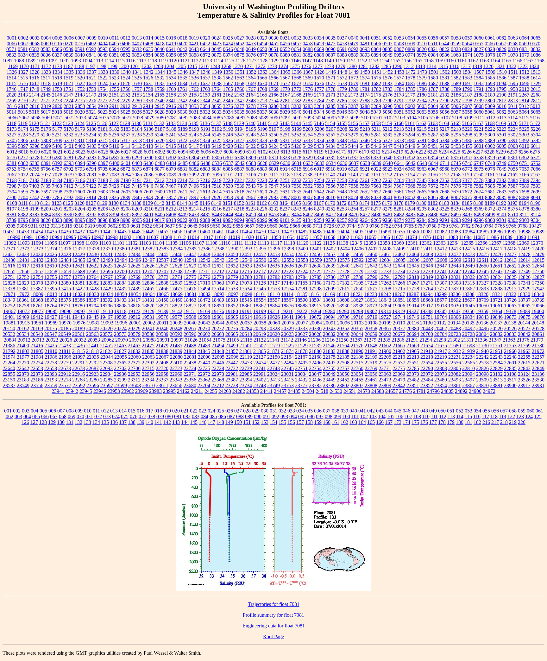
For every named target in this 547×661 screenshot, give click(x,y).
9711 (318, 226)
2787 (353, 100)
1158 (429, 60)
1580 (433, 77)
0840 (80, 55)
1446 (331, 72)
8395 (126, 214)
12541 (190, 260)
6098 (228, 151)
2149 (91, 95)
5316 (114, 140)
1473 (422, 72)
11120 (302, 243)
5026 (137, 112)
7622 (273, 191)
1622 (80, 83)
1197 (90, 66)
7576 (456, 186)
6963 (422, 169)
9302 (513, 220)
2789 (376, 100)
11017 (207, 237)
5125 (91, 123)
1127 (251, 60)
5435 (342, 146)
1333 (46, 72)
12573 (329, 260)
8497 (467, 214)
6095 (194, 151)
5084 (206, 117)
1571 (330, 77)
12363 (439, 243)
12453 (273, 254)
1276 (306, 66)
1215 (192, 66)
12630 (204, 265)
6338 (365, 157)
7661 (399, 191)
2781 (285, 100)
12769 (134, 277)
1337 (91, 72)
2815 (536, 100)
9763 (477, 226)
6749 (501, 163)
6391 (46, 163)
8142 (159, 203)
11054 (288, 237)
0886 (319, 55)
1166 (517, 60)
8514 (536, 214)
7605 (126, 191)
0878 (273, 55)
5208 (342, 129)
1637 (205, 83)
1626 (125, 83)
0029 (262, 38)
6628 (262, 163)
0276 (80, 43)
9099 (273, 220)
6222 (421, 151)
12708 (176, 271)
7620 (262, 191)
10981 (426, 231)
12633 (245, 265)
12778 (217, 277)
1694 (501, 83)
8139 (148, 203)
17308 (454, 283)
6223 (432, 151)
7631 (285, 191)
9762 (466, 226)
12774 (176, 277)
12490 (106, 260)
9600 (101, 226)
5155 (341, 123)
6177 (353, 151)
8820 (46, 220)
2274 (68, 100)
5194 (240, 129)
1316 (454, 66)
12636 (287, 265)
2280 (137, 100)
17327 (482, 283)
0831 (524, 49)
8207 (114, 208)
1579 (422, 77)
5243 (194, 134)
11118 (289, 243)
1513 (536, 72)
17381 (22, 288)
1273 (272, 66)
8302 (433, 208)
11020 (248, 237)
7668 (444, 191)
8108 (12, 203)
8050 (399, 197)
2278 (114, 100)
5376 (376, 140)
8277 (376, 208)
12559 (315, 260)
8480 (376, 214)
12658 (51, 271)
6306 (217, 157)
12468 (426, 254)
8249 (319, 208)
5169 (501, 123)
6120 (330, 151)
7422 (91, 186)
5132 (159, 123)
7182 (34, 180)
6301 (160, 157)
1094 (87, 60)
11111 (237, 243)
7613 (205, 191)
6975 (479, 169)
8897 (91, 220)
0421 (194, 43)
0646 (228, 49)
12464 (412, 254)
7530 (228, 186)
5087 (241, 117)
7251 (285, 180)
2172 (342, 95)
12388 (218, 248)
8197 (12, 208)
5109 (468, 117)
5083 (195, 117)
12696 (106, 271)
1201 (135, 66)
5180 (91, 129)
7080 (80, 174)
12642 (371, 265)
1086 (536, 55)
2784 (319, 100)
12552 (287, 260)
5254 (308, 134)
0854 (148, 55)
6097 (217, 151)
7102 (240, 174)
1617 (34, 83)
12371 (9, 248)
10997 (97, 237)
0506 (376, 43)
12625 (134, 265)
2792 (410, 100)
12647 (440, 265)
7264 (399, 180)
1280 (352, 66)
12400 (301, 248)
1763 (205, 89)
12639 (329, 265)
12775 (190, 277)
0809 (410, 49)
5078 (138, 117)
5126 (102, 123)
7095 (205, 174)
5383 (433, 140)
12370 (537, 243)
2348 (251, 100)
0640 (159, 49)
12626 (148, 265)
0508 (399, 43)
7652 (365, 191)
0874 (228, 55)
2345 (216, 100)
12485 (78, 260)
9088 (205, 220)
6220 (410, 151)
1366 (297, 72)
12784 (301, 277)
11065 (370, 237)
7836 (114, 197)
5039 (285, 112)
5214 (410, 129)
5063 (513, 112)
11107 (198, 243)
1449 (354, 72)
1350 (228, 72)
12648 (454, 265)
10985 (482, 231)
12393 (246, 248)
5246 (228, 134)
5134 (182, 123)
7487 (182, 186)
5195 (251, 129)
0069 (46, 43)
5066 (13, 117)
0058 (456, 38)
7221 (239, 180)
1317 (466, 66)
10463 (231, 231)
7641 (308, 191)
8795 (23, 220)
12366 (481, 243)
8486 (433, 214)
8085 (501, 197)
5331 (285, 140)
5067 (24, 117)
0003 (34, 38)
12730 (371, 271)
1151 (351, 60)
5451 (433, 146)
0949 (387, 55)
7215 (194, 180)
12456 (315, 254)
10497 (371, 231)
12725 (315, 271)
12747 (496, 271)
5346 (365, 140)
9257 (342, 220)
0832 (536, 49)
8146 (205, 203)
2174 (365, 95)
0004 (46, 38)
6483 (160, 163)
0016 (171, 38)
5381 (422, 140)
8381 (12, 214)
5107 (446, 117)
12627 (162, 265)
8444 (228, 214)
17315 (468, 283)
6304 (194, 157)
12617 (22, 265)
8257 (365, 208)
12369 (523, 243)
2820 (57, 106)
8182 (433, 203)
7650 (353, 191)
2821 (69, 106)
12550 (260, 260)
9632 (147, 226)
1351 (240, 72)
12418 (510, 248)
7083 (114, 174)
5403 (91, 146)
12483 (51, 260)
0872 (205, 55)
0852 (125, 55)
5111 (479, 117)
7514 (205, 186)
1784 (399, 89)
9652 (227, 226)
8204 (80, 208)
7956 (239, 197)
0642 (182, 49)
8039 (376, 197)
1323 (523, 66)
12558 (301, 260)
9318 (78, 226)
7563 (376, 186)
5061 (490, 112)
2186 (456, 95)
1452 (388, 72)
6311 (274, 157)
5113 (501, 117)
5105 (423, 117)
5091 (286, 117)
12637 (301, 265)
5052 (410, 112)
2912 (125, 106)
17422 (78, 288)
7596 (34, 191)
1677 (330, 83)
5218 (456, 129)
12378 (92, 248)
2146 (57, 95)
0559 (455, 43)
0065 (536, 38)
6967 (433, 169)
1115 (120, 60)
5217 (444, 129)
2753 (262, 100)
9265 (376, 220)
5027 (148, 112)
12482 (37, 260)
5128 (125, 123)
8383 (34, 214)
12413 (454, 248)
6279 (46, 157)
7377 (467, 180)
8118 (34, 203)
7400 (23, 186)
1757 (137, 89)
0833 (11, 55)
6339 (376, 157)
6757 (57, 169)
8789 (11, 220)
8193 (512, 203)
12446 (176, 254)
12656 (23, 271)
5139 (239, 123)
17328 (496, 283)
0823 (456, 49)
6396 (91, 163)
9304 (536, 220)
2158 (194, 95)
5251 (285, 134)
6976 (490, 169)
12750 (538, 271)
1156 (407, 60)
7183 (46, 180)
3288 (365, 106)
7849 (148, 197)
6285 (114, 157)
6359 (490, 157)
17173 (329, 283)
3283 (308, 106)
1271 (249, 66)
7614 (216, 191)
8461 (285, 214)
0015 (159, 38)
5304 (536, 134)
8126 (79, 203)
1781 (365, 89)
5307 (34, 140)
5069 (47, 117)
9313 (56, 226)
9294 (467, 220)
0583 (46, 49)
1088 (19, 60)
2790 (387, 100)
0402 (91, 43)
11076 (424, 237)
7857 (171, 197)
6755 (34, 169)
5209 (354, 129)
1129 (274, 60)
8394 (114, 214)
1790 (467, 89)
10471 (273, 231)
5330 (273, 140)
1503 (456, 72)
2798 (467, 100)
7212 (159, 180)
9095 (251, 220)
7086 (148, 174)
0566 (490, 43)
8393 (103, 214)
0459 (319, 43)
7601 (91, 191)
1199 (112, 66)
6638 (365, 163)
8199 (34, 208)
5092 (297, 117)
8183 (444, 203)
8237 (285, 208)
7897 (194, 197)
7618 (239, 191)
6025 (103, 151)
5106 (434, 117)
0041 (365, 38)
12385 (190, 248)
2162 (228, 95)
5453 (456, 146)
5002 (410, 106)
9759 (443, 226)
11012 (179, 237)
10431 (9, 231)
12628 (176, 265)
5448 (399, 146)
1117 (141, 60)
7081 (91, 174)
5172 (535, 123)
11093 (23, 243)
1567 (285, 77)
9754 (397, 226)
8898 (102, 220)
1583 (467, 77)
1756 (125, 89)
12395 (260, 248)
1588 (524, 77)
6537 (228, 163)
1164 (495, 60)
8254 (353, 208)
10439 (92, 231)
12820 (440, 277)
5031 (194, 112)
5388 (479, 140)
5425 (285, 146)
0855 (159, 55)
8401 (148, 214)
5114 (513, 117)
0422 (205, 43)
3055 (216, 106)
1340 (126, 72)
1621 (68, 83)
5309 (57, 140)
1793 (490, 89)
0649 (251, 49)
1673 (296, 83)
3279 (262, 106)
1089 (30, 60)
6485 (183, 163)
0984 (433, 55)
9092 (228, 220)
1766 (239, 89)
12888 (162, 283)
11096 (51, 243)
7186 (80, 180)
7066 (536, 169)
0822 (444, 49)
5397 (23, 146)
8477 (365, 214)
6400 (114, 163)
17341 (524, 283)
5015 (23, 112)
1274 (283, 66)
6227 (478, 151)
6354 (433, 157)
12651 (496, 265)
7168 (12, 180)
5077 (127, 117)
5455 (467, 146)
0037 (342, 38)
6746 (467, 163)
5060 (479, 112)
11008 (166, 237)
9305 (10, 226)
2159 (205, 95)
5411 (125, 146)
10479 (287, 231)
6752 (536, 163)
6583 (251, 163)
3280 (273, 106)
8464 (297, 214)
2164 (251, 95)
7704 (23, 197)
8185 (467, 203)
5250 (273, 134)
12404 (343, 248)
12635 (273, 265)
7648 (342, 191)
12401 (315, 248)
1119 (163, 60)
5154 (330, 123)
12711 (204, 271)
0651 (273, 49)
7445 (137, 186)
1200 (124, 66)
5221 (479, 129)
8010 (330, 197)
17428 (92, 288)
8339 (456, 208)
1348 (205, 72)
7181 (23, 180)
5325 (216, 140)
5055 (433, 112)
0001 (12, 38)
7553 (319, 186)
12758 (78, 277)
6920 (353, 169)
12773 (162, 277)
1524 (125, 77)
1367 (308, 72)
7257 (330, 180)
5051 (399, 112)
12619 (50, 265)
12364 (453, 243)
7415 (80, 186)
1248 (215, 66)
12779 (231, 277)
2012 (524, 89)
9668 (306, 226)
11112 (250, 243)
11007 (152, 237)
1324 (534, 66)
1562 (228, 77)
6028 (137, 151)
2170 (319, 95)
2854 (91, 106)
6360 (501, 157)
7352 (444, 180)
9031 (194, 220)
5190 (194, 129)
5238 (137, 134)
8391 (80, 214)
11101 (118, 243)
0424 (228, 43)
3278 (251, 106)
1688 (444, 83)
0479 (353, 43)
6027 (126, 151)
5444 (353, 146)
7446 (148, 186)
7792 (68, 197)
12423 (22, 254)
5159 (387, 123)
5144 (296, 123)
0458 (308, 43)
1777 (319, 89)
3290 (387, 106)
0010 (103, 38)
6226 (467, 151)
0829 (501, 49)
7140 (330, 174)
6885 (228, 169)
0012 (125, 38)
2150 (102, 95)
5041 (308, 112)
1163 (484, 60)
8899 (114, 220)
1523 (114, 77)
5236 (114, 134)
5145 (307, 123)
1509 (490, 72)
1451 (376, 72)
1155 (395, 60)
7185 (69, 180)
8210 (148, 208)
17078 (245, 283)
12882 (92, 283)
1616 (23, 83)
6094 (183, 151)
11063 (356, 237)
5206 (319, 129)
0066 (12, 43)
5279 (353, 134)
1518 (57, 77)
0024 (216, 38)
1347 (194, 72)
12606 (413, 260)
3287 (353, 106)
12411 (427, 248)
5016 (34, 112)
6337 (353, 157)
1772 (296, 89)
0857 (182, 55)
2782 (296, 100)
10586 (412, 231)
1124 (218, 60)
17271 (426, 283)
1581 (444, 77)
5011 (513, 106)
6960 (410, 169)
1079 (524, 55)
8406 (160, 214)
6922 (376, 169)
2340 (159, 100)
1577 (399, 77)
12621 (78, 265)
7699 (536, 191)
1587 (513, 77)
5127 (114, 123)
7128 (296, 174)
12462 (399, 254)
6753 (11, 169)
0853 (137, 55)
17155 (301, 283)
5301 (501, 134)
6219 (398, 151)
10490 (329, 231)
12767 (106, 277)
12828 (9, 283)
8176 (387, 203)
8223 (251, 208)
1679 (353, 83)
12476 (496, 254)
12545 (232, 260)
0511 (433, 43)
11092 (10, 243)
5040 (296, 112)
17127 (273, 283)
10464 (245, 231)
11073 (397, 237)
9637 (170, 226)
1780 (353, 89)
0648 (239, 49)
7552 (308, 186)
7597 (46, 191)
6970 (456, 169)
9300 (490, 220)
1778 (330, 89)
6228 (489, 151)
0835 (34, 55)
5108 (457, 117)
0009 (91, 38)
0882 (308, 55)
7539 (239, 186)
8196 (535, 203)
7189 (114, 180)
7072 (23, 174)
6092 (160, 151)
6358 (479, 157)
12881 (78, 283)
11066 (384, 237)
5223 (501, 129)
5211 (376, 129)
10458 (190, 231)
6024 (92, 151)
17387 (36, 288)
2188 (479, 95)
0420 (182, 43)
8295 (422, 208)
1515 (23, 77)
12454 (287, 254)
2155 (159, 95)
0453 (251, 43)
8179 (410, 203)
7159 (467, 174)
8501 (502, 214)
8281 (399, 208)
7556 (330, 186)
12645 (412, 265)
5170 (512, 123)
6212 (375, 151)
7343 (410, 180)
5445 (365, 146)
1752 (80, 89)
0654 (296, 49)
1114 (109, 60)
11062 (343, 237)
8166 (307, 203)
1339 (114, 72)
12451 (245, 254)
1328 (34, 72)
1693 (490, 83)
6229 (501, 151)
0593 (102, 49)
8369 (479, 208)
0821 (433, 49)
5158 (376, 123)
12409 (399, 248)
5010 (501, 106)
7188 (103, 180)
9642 (181, 226)
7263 (387, 180)
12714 (231, 271)
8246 (308, 208)
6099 (240, 151)
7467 (171, 186)
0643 (194, 49)
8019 (342, 197)
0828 (490, 49)
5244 (205, 134)
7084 (126, 174)
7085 (137, 174)
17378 (9, 288)
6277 (23, 157)
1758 (148, 89)
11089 (506, 237)
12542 (204, 260)
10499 (385, 231)
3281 (285, 106)
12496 (134, 260)
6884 (216, 169)
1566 (273, 77)
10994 (55, 237)
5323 (194, 140)
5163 (433, 123)
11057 (316, 237)
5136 (205, 123)
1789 (456, 89)
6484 (171, 163)
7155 (421, 174)
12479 (538, 254)
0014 (148, 38)
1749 (46, 89)
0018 (182, 38)
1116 (130, 60)
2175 (376, 95)
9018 (171, 220)
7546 (262, 186)
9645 (192, 226)
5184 (137, 129)
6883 (205, 169)
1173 (57, 66)
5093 (309, 117)
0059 (467, 38)
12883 (106, 283)
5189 (183, 129)
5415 (171, 146)
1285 (386, 66)
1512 (524, 72)
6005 (501, 146)
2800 (490, 100)
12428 (64, 254)
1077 (501, 55)
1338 (103, 72)
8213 (182, 208)
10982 (440, 231)
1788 (444, 89)
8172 (341, 203)
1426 (319, 72)
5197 (274, 129)
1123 (207, 60)
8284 (410, 208)
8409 (183, 214)
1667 (228, 83)
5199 (297, 129)
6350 (399, 157)
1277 (317, 66)
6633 (319, 163)
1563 (239, 77)
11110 (224, 243)
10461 (217, 231)
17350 (538, 283)
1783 (387, 89)
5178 (69, 129)
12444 (148, 254)
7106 (251, 174)
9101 (285, 220)
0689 (319, 49)
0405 (114, 43)
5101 (377, 117)
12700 (120, 271)
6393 (69, 163)
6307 (228, 157)
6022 (69, 151)
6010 (524, 146)
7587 (513, 186)
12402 (329, 248)
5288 (444, 134)
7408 (57, 186)
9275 (410, 220)
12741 (440, 271)
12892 (190, 283)
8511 (524, 214)
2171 (330, 95)
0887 (330, 55)
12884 (120, 283)
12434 (134, 254)
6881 (182, 169)
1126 (240, 60)
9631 (135, 226)
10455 (162, 231)
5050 (387, 112)
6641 (399, 163)
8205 (91, 208)
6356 (456, 157)
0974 (410, 55)
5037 (262, 112)
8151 (228, 203)
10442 (106, 231)
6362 (524, 157)
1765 (228, 89)
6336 (342, 157)
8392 (91, 214)
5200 (308, 129)
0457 (296, 43)
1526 (148, 77)
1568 (296, 77)
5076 (115, 117)
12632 (231, 265)
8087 (513, 197)
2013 (536, 89)
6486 (194, 163)
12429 (78, 254)
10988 (524, 231)
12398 (287, 248)
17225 (371, 283)
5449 (410, 146)
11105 (172, 243)
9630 (124, 226)
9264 (365, 220)
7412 (68, 186)
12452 (259, 254)
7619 (251, 191)
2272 (46, 100)
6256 (524, 151)
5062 (501, 112)
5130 (136, 123)
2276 (91, 100)
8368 (467, 208)
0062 (501, 38)
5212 (387, 129)
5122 (57, 123)
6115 (296, 151)
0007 (80, 38)
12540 (176, 260)
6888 (251, 169)
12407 (371, 248)
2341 (171, 100)
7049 (501, 169)
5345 (353, 140)
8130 (114, 203)
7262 (376, 180)
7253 (308, 180)
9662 (284, 226)
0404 (102, 43)
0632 (137, 49)
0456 (285, 43)
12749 (524, 271)
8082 (490, 197)
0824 (467, 49)
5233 (80, 134)
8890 (68, 220)
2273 (57, 100)
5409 (103, 146)
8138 (136, 203)
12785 (315, 277)
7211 (148, 180)
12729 (357, 271)
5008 (479, 106)
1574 (365, 77)
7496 (194, 186)
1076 (490, 55)
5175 (34, 129)
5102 (389, 117)
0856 (171, 55)
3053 (194, 106)
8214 (194, 208)
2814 (524, 100)
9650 (215, 226)
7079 (69, 174)
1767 (251, 89)
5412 (137, 146)
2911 (114, 106)
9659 (261, 226)
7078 (57, 174)
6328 (296, 157)
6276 (12, 157)
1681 (365, 83)
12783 (287, 277)
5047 (353, 112)
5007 (467, 106)
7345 (422, 180)
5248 (251, 134)
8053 (422, 197)
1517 (46, 77)
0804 (376, 49)
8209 (137, 208)
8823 (57, 220)
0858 (194, 55)
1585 (490, 77)
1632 (159, 83)
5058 (467, 112)
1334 (57, 72)
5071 (58, 117)
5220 (467, 129)
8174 (364, 203)
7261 (365, 180)
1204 (169, 66)
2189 (490, 95)
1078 (513, 55)
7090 (183, 174)
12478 (524, 254)
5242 (182, 134)
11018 (220, 237)
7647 (330, 191)
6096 (206, 151)
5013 (535, 106)
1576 (387, 77)
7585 (490, 186)
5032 (205, 112)
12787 (343, 277)
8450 (251, 214)
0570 (535, 43)
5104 (411, 117)
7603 (103, 191)
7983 (273, 197)
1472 (411, 72)
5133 (171, 123)
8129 (102, 203)
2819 (46, 106)
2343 (194, 100)
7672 (467, 191)
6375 (536, 157)
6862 (114, 169)
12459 (357, 254)
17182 (343, 283)
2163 (239, 95)
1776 (308, 89)
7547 (273, 186)
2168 (296, 95)
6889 (262, 169)
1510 (502, 72)
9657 (249, 226)
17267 (412, 283)
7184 (57, 180)
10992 (41, 237)
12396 (273, 248)
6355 (444, 157)
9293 (456, 220)
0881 (296, 55)
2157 (182, 95)
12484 (65, 260)
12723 (287, 271)
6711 (445, 163)
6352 (410, 157)
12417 (496, 248)
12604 (385, 260)
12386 (204, 248)
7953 (228, 197)
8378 (524, 208)
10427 (535, 226)
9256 (330, 220)
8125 (68, 203)
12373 (37, 248)
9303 (524, 220)
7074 (34, 174)
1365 (285, 72)
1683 (387, 83)
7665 (422, 191)
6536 (217, 163)
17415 (64, 288)
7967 (251, 197)
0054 (410, 38)
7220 (228, 180)
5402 (80, 146)
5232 (68, 134)
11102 (132, 243)
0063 (513, 38)
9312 (44, 226)
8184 (455, 203)
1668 (239, 83)
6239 (512, 151)
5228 (23, 134)
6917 (319, 169)
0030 (273, 38)
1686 (422, 83)
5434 (330, 146)
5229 (34, 134)
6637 (354, 163)
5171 (524, 123)
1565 (262, 77)
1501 (433, 72)
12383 (162, 248)
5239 (148, 134)
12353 (369, 243)
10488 (315, 231)
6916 (308, 169)
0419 (171, 43)
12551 (273, 260)
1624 (102, 83)
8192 (501, 203)
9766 (511, 226)
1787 (433, 89)
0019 (194, 38)
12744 (468, 271)
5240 (159, 134)
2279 (125, 100)
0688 (308, 49)
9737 (340, 226)
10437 (78, 231)
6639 (376, 163)
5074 (92, 117)
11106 (185, 243)
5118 (11, 123)
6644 (433, 163)
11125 (329, 243)
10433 (22, 231)
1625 (114, 83)
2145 (46, 95)
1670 (262, 83)
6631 (297, 163)
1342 (148, 72)
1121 (185, 60)
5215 (422, 129)
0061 (490, 38)
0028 (251, 38)
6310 (262, 157)
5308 (46, 140)
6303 (183, 157)
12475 (482, 254)
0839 (68, 55)
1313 (420, 66)
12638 (315, 265)
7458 (159, 186)
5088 (252, 117)
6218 (387, 151)
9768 (523, 226)
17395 (50, 288)
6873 (137, 169)
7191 (137, 180)
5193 (228, 129)
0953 (399, 55)
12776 (204, 277)
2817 (23, 106)
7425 (102, 186)
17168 (315, 283)
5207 (331, 129)
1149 (329, 60)
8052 (410, 197)
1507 (479, 72)
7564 (387, 186)
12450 (231, 254)
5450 (422, 146)
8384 (46, 214)
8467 (308, 214)
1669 (251, 83)
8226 (262, 208)
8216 (216, 208)
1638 (216, 83)
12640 (343, 265)
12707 (162, 271)
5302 (513, 134)
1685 (410, 83)
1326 (12, 72)
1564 (251, 77)
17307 (440, 283)
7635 (296, 191)
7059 (524, 169)
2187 (467, 95)
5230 (46, 134)
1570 (319, 77)
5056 (444, 112)
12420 (538, 248)
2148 (80, 95)
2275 (80, 100)
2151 (114, 95)
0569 (524, 43)
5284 (410, 134)
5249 (262, 134)
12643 (385, 265)
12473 (468, 254)
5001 (399, 106)
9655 (238, 226)
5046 (342, 112)
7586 (501, 186)
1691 (467, 83)
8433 (194, 214)
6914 (285, 169)
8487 (445, 214)
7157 (444, 174)
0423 (216, 43)
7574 (444, 186)
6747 (479, 163)
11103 (145, 243)
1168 (539, 60)
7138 (307, 174)
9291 (444, 220)
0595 (125, 49)
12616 (9, 265)
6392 (57, 163)
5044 (319, 112)
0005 (57, 38)
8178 (398, 203)
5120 (34, 123)
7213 (171, 180)
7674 (479, 191)
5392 (524, 140)
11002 (125, 237)
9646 (204, 226)
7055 (513, 169)
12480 (9, 260)
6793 (80, 169)
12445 (162, 254)
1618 (46, 83)
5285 (422, 134)
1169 (13, 66)
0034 (319, 38)
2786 (342, 100)
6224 (444, 151)
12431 (106, 254)
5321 (171, 140)
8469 (319, 214)
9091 (216, 220)
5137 (216, 123)
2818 (34, 106)
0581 (23, 49)
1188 (79, 66)
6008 (513, 146)
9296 (479, 220)
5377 (387, 140)
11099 (91, 243)
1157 (418, 60)
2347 (239, 100)
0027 (239, 38)
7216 (205, 180)
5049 (376, 112)
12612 (496, 260)
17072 (231, 283)
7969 (262, 197)
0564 (467, 43)
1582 (456, 77)
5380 (410, 140)
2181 (433, 95)
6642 (411, 163)
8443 (217, 214)
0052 (387, 38)
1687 (433, 83)
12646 (426, 265)
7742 (34, 197)
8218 (239, 208)
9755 (409, 226)
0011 (114, 38)
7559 (365, 186)
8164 (285, 203)
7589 (524, 186)
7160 (478, 174)
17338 (510, 283)
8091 (536, 197)
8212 (171, 208)
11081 (438, 237)
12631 (217, 265)
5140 (250, 123)
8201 (57, 208)
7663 (410, 191)
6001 (479, 146)
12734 (399, 271)
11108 (211, 243)
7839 (125, 197)
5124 (79, 123)
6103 (274, 151)
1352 (251, 72)
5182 (114, 129)
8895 (80, 220)
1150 (340, 60)
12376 (65, 248)
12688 (78, 271)
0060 (479, 38)
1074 (467, 55)
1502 (445, 72)
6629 (274, 163)
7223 (262, 180)
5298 (467, 134)
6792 (68, 169)
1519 (68, 77)
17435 (120, 288)
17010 (204, 283)
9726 (329, 226)
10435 (50, 231)
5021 (91, 112)
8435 (205, 214)
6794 (91, 169)
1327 (23, 72)
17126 (259, 283)
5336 (330, 140)
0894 (376, 55)
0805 (387, 49)
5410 (114, 146)
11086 (493, 237)
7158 (455, 174)
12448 (204, 254)
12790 (371, 277)
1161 (462, 60)
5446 (376, 146)
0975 (422, 55)
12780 (245, 277)
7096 (217, 174)
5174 (23, 129)
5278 (342, 134)
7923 (205, 197)
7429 (125, 186)
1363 (262, 72)
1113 (98, 60)
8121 (45, 203)
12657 (37, 271)
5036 (251, 112)
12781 (259, 277)
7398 (11, 186)
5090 (275, 117)
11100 (105, 243)
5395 (536, 140)
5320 (159, 140)
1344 (160, 72)
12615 (538, 260)
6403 (137, 163)
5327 (239, 140)
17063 (217, 283)
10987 (510, 231)
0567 (501, 43)
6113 (285, 151)
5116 (535, 117)
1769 (273, 89)
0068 (34, 43)
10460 (204, 231)
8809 (34, 220)
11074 (411, 237)
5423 (262, 146)
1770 (285, 89)
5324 (205, 140)
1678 (342, 83)
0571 (11, 49)
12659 (65, 271)
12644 (399, 265)
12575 (343, 260)
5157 (364, 123)
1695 (513, 83)
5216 (433, 129)
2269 (11, 100)
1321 (500, 66)
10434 (36, 231)
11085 (479, 237)
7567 (399, 186)
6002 (490, 146)
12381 (134, 248)
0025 (228, 38)
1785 (410, 89)
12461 (385, 254)
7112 (274, 174)
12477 (510, 254)
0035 (330, 38)
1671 (273, 83)
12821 (454, 277)
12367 (495, 243)
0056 (433, 38)
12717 (259, 271)
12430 (92, 254)
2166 (273, 95)
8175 (376, 203)
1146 (296, 60)
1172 (46, 66)
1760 (171, 89)
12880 (64, 283)
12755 (50, 277)
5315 (102, 140)
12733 (385, 271)
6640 (388, 163)
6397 (103, 163)
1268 (226, 66)
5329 (262, 140)
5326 (228, 140)
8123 (57, 203)
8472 (331, 214)
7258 (342, 180)
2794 (422, 100)
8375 (513, 208)
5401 (69, 146)
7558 (353, 186)
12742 (454, 271)
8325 (444, 208)
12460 (371, 254)
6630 (285, 163)
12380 (120, 248)
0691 (342, 49)
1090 (42, 60)
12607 (427, 260)
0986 (444, 55)
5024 (114, 112)
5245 (216, 134)
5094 (320, 117)
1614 (536, 77)
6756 (46, 169)
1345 (171, 72)
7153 (398, 174)
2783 (308, 100)
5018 (57, 112)
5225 (524, 129)
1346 (183, 72)
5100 (366, 117)
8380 (536, 208)
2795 (433, 100)
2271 (34, 100)
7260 (353, 180)
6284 (103, 157)
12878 (36, 283)
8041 (387, 197)
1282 (374, 66)
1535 (182, 77)
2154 (148, 95)
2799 (479, 100)
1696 (524, 83)
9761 (454, 226)
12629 (190, 265)
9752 (386, 226)
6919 (342, 169)
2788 (365, 100)
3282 (296, 106)
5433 (319, 146)
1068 (456, 55)
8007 (308, 197)
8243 (296, 208)
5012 (524, 106)
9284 (422, 220)
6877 (159, 169)
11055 (302, 237)
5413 (148, 146)
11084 (465, 237)
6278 (34, 157)
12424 (36, 254)
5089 (263, 117)
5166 (467, 123)
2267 (524, 95)
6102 (263, 151)
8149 (216, 203)
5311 (80, 140)
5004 (433, 106)
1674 (308, 83)
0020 (205, 38)
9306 (22, 226)
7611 (182, 191)
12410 (413, 248)
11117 (276, 243)
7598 (57, 191)
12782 (273, 277)
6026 (115, 151)
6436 (148, 163)
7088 (160, 174)
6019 (35, 151)
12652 (510, 265)
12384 (176, 248)
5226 (536, 129)
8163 (273, 203)
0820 (422, 49)
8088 (524, 197)
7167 (535, 174)
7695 (513, 191)
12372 (23, 248)
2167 (285, 95)
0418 (159, 43)
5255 (319, 134)
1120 (174, 60)
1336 (80, 72)
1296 (397, 66)
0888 (342, 55)
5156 (353, 123)
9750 (374, 226)
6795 (102, 169)
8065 (433, 197)
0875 (239, 55)
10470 (259, 231)
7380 (490, 180)
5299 (479, 134)
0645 (216, 49)
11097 (64, 243)
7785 (57, 197)
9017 (159, 220)
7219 (216, 180)
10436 (64, 231)
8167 (319, 203)
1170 (24, 66)
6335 (330, 157)
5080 (161, 117)
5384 (444, 140)
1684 (399, 83)
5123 (68, 123)
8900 (125, 220)
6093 (172, 151)
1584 (479, 77)
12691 (92, 271)
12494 (120, 260)
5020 (80, 112)
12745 (482, 271)
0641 (171, 49)
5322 (182, 140)
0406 (125, 43)
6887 (239, 169)
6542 (240, 163)
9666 (295, 226)
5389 (490, 140)
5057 (456, 112)
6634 (331, 163)
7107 (262, 174)
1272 (260, 66)
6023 (80, 151)
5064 (524, 112)
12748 (510, 271)
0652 (285, 49)
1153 (373, 60)
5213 (399, 129)
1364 (274, 72)
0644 (205, 49)
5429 (308, 146)
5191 (205, 129)
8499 (490, 214)
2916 (171, 106)
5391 (513, 140)
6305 (205, 157)
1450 (365, 72)
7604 (114, 191)
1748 (34, 89)
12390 (232, 248)
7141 (341, 174)
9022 (182, 220)
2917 (182, 106)
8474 (342, 214)
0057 (444, 38)
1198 (101, 66)
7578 (467, 186)
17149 (287, 283)
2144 (34, 95)
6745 (456, 163)
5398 (34, 146)
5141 (262, 123)
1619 (57, 83)
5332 (296, 140)
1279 (340, 66)
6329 (308, 157)
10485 (301, 231)
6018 (23, 151)
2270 (23, 100)
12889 (176, 283)
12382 (148, 248)
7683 (501, 191)
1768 (262, 89)
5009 (490, 106)
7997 (285, 197)
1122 (196, 60)
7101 (228, 174)
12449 (217, 254)
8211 (160, 208)
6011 (535, 146)
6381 (12, 163)
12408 (385, 248)
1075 (479, 55)
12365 (467, 243)
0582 (34, 49)
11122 (316, 243)
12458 (343, 254)
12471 (440, 254)
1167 (528, 60)
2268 (536, 95)
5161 (410, 123)
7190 (126, 180)
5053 (422, 112)
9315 (67, 226)
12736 (412, 271)
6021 (58, 151)
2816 (12, 106)
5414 (159, 146)
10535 (399, 231)
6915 (296, 169)
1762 (194, 89)
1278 (329, 66)
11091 (533, 237)
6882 (194, 169)
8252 (330, 208)
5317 (125, 140)
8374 (501, 208)
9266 (387, 220)
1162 (473, 60)
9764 (488, 226)
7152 (387, 174)
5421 (239, 146)
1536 (194, 77)
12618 (36, 265)
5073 (81, 117)
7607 (148, 191)
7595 (23, 191)
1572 (342, 77)
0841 (91, 55)
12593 (371, 260)
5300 (490, 134)
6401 (126, 163)
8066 (444, 197)
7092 (194, 174)
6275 (535, 151)
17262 (385, 283)
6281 (69, 157)
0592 (91, 49)
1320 (488, 66)
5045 (330, 112)
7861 (182, 197)
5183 (126, 129)
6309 (251, 157)
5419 (216, 146)
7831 (102, 197)
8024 (353, 197)
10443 (120, 231)
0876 (251, 55)
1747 (23, 89)
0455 (273, 43)
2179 (410, 95)
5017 (46, 112)
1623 (91, 83)
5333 (308, 140)
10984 (468, 231)
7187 (91, 180)
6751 (524, 163)
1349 (217, 72)
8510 (513, 214)
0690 (330, 49)
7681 (490, 191)
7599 (69, 191)
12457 (329, 254)
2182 (444, 95)
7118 (285, 174)
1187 (68, 66)
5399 (46, 146)
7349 (433, 180)
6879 (171, 169)
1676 (319, 83)
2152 (125, 95)
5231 (57, 134)
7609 (160, 191)
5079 (149, 117)
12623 (106, 265)
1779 (342, 89)
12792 (399, 277)
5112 (490, 117)
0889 (353, 55)
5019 (68, 112)
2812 (501, 100)
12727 (329, 271)
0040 (353, 38)
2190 (501, 95)
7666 (433, 191)
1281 (363, 66)
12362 (425, 243)
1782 (376, 89)
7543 (251, 186)
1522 (102, 77)
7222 (251, 180)
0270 (68, 43)
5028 (159, 112)
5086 (229, 117)
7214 (182, 180)
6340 (387, 157)
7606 (137, 191)
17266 (399, 283)
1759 (159, 89)
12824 (496, 277)
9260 (353, 220)
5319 (148, 140)
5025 (125, 112)
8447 (240, 214)
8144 (182, 203)
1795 (501, 89)
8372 (490, 208)
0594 (114, 49)
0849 (102, 55)
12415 (468, 248)
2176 (387, 95)
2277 (102, 100)
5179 (80, 129)
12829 (22, 283)
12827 (538, 277)
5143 (285, 123)
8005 (296, 197)
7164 (501, 174)
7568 (410, 186)
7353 (456, 180)
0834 (23, 55)
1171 (35, 66)
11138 (342, 243)
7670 (456, 191)
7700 (11, 197)
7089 (171, 174)
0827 (479, 49)
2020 (11, 95)
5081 (172, 117)
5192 (217, 129)
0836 (46, 55)
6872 (125, 169)
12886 (148, 283)
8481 (388, 214)
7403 (34, 186)
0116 (57, 43)
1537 (205, 77)
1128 (262, 60)
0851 (114, 55)
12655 (9, 271)
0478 (342, 43)
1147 (307, 60)
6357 (467, 157)
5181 (103, 129)
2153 (137, 95)
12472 (454, 254)
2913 (137, 106)
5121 (45, 123)
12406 (357, 248)
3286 (342, 106)
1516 (34, 77)
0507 (387, 43)
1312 (409, 66)
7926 (216, 197)
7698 (524, 191)
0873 (216, 55)
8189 (490, 203)
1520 (80, 77)
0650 (262, 49)
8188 (478, 203)
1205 (181, 66)
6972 (467, 169)
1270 (238, 66)
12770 (148, 277)
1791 (479, 89)
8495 (456, 214)
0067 (23, 43)
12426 (50, 254)
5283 (399, 134)
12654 (538, 265)
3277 (239, 106)
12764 (92, 277)
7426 (114, 186)
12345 (355, 243)
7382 (501, 180)
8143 (171, 203)
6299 (137, 157)
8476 (354, 214)
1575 (376, 77)
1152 (362, 60)
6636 (342, 163)
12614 (524, 260)
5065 (536, 112)
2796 (444, 100)
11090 (520, 237)
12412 (440, 248)
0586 (57, 49)
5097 (343, 117)
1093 (76, 60)
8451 (262, 214)
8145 (193, 203)
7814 (91, 197)
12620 (64, 265)
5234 (91, 134)
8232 (273, 208)
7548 (285, 186)
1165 (506, 60)
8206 (103, 208)
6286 (126, 157)
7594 (12, 191)
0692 (353, 49)
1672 (285, 83)
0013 (137, 38)
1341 (137, 72)
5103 (400, 117)
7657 (376, 191)
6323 (285, 157)
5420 (228, 146)
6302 (171, 157)
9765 (500, 226)
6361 (513, 157)
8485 (422, 214)
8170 (330, 203)
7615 (228, 191)
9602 (113, 226)
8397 (137, 214)
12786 (329, 277)
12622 (92, 265)
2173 (353, 95)
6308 (240, 157)
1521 (91, 77)
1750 (57, 89)
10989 (538, 231)
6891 (273, 169)
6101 (251, 151)
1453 (399, 72)
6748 (490, 163)
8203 (69, 208)
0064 (524, 38)
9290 (433, 220)
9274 (399, 220)
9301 (501, 220)
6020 (46, 151)
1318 (477, 66)
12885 (134, 283)
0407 (137, 43)
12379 (106, 248)
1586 (501, 77)
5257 (330, 134)
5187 (160, 129)
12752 (22, 277)
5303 (524, 134)
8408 (171, 214)
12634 (259, 265)
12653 (524, 265)
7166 (524, 174)
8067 (456, 197)
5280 (365, 134)
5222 (490, 129)
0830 (513, 49)
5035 (239, 112)
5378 (399, 140)
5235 (102, 134)
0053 (399, 38)
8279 (387, 208)
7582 (479, 186)
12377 (78, 248)
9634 (158, 226)
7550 (296, 186)
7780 (46, 197)
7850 (159, 197)
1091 (53, 60)
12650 (482, 265)
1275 (295, 66)
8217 (228, 208)
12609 (455, 260)
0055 (422, 38)
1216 (203, 66)
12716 (245, 271)
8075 (467, 197)
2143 (23, 95)
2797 (456, 100)
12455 (301, 254)
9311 (33, 226)
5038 (273, 112)
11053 (275, 237)
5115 (524, 117)
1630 (137, 83)
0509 (410, 43)
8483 (411, 214)
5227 (11, 134)
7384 (513, 180)
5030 (182, 112)
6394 (80, 163)
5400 (57, 146)
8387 (57, 214)
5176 (46, 129)
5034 (228, 112)
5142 (273, 123)
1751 (68, 89)
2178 (399, 95)
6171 (341, 151)
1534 (171, 77)
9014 (148, 220)
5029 (171, 112)
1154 (384, 60)
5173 (12, 129)
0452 (239, 43)
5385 (456, 140)
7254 (319, 180)
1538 (216, 77)
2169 (308, 95)
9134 (308, 220)
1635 (194, 83)
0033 (308, 38)
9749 (363, 226)
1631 (148, 83)
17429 (106, 288)
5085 (218, 117)
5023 (102, 112)
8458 (274, 214)
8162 (262, 203)
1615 (11, 83)
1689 (456, 83)
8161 (250, 203)
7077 (46, 174)
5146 (319, 123)
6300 (148, 157)
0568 (512, 43)
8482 (399, 214)
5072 (70, 117)
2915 (159, 106)
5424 (273, 146)
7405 (46, 186)
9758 (431, 226)
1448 (342, 72)
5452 (444, 146)
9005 (137, 220)
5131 (148, 123)
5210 (365, 129)
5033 (216, 112)
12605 (399, 260)
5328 (251, 140)
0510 (422, 43)
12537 (162, 260)
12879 (50, 283)
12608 (441, 260)
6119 (319, 151)
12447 (190, 254)
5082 (184, 117)
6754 (23, 169)
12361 (411, 243)
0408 (148, 43)
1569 (308, 77)
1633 (171, 83)
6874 (148, 169)
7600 (80, 191)
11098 (78, 243)
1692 (479, 83)
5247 (239, 134)
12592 (357, 260)
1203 (158, 66)
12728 (343, 271)
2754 (273, 100)
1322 (511, 66)
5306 (23, 140)
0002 (23, 38)
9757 (420, 226)
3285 (330, 106)
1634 (182, 83)
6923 (387, 169)
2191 (513, 95)
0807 (399, 49)
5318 (137, 140)
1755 (114, 89)
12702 (148, 271)
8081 (479, 197)
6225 (455, 151)
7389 (524, 180)
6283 (91, 157)
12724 (301, 271)
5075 (104, 117)
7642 (319, 191)
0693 (365, 49)
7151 (376, 174)
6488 (205, 163)
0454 (262, 43)
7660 (387, 191)
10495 (357, 231)
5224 (513, 129)
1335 (69, 72)
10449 (148, 231)
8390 (69, 214)
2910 (103, 106)
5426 (296, 146)
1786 (422, 89)
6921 (365, 169)
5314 (91, 140)
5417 (194, 146)
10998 (111, 237)
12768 (120, 277)
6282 (80, 157)
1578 (410, 77)
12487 (92, 260)
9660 (272, 226)
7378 (479, 180)
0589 (68, 49)
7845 (137, 197)
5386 (467, 140)
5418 (205, 146)
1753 (91, 89)
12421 (9, 254)
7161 (490, 174)
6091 (149, 151)
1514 (11, 77)
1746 (11, 89)
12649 (468, 265)
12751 (9, 277)
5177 (57, 129)
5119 (23, 123)
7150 (364, 174)
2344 (205, 100)
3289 (376, 106)
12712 (217, 271)
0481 (365, 43)
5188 (171, 129)
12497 (148, 260)
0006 (69, 38)
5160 (398, 123)
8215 (205, 208)
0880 (285, 55)
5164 (444, 123)
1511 (513, 72)
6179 (364, 151)
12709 (190, 271)
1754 (102, 89)
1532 (159, 77)
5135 (193, 123)
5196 (262, 129)
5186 (148, 129)
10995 (69, 237)
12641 (357, 265)
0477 (330, 43)
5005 (444, 106)
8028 (365, 197)
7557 (342, 186)
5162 (421, 123)
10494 (343, 231)
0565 (478, 43)
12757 (64, 277)
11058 (329, 237)
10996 (83, 237)
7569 (422, 186)
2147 (68, 95)
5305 (12, 140)
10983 (454, 231)
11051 (261, 237)
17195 (357, 283)
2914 (148, 106)
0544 (444, 43)
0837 (57, 55)
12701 (134, 271)
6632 (308, 163)
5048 (365, 112)
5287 (433, 134)
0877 (262, 55)
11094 (37, 243)
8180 (421, 203)
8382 (23, 214)
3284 (319, 106)
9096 (262, 220)
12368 (509, 243)
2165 (262, 95)
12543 (218, 260)
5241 (171, 134)
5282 (387, 134)
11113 (263, 243)
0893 (365, 55)
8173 (353, 203)
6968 (444, 169)
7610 (171, 191)
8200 (46, 208)
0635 (148, 49)
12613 (510, 260)
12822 (468, 277)
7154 (410, 174)
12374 (51, 248)
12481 (23, 260)
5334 (319, 140)
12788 (357, 277)
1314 (431, 66)
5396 (12, 146)
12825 (510, 277)
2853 (80, 106)
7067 (12, 174)
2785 (330, 100)
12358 (383, 243)
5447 (387, 146)
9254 (319, 220)
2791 (399, 100)
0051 (376, 38)
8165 (296, 203)
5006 (456, 106)
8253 (342, 208)
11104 (158, 243)
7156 (433, 174)
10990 (14, 237)
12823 (482, 277)
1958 (513, 89)
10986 (496, 231)
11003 (139, 237)
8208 (126, 208)
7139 (319, 174)
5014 (11, 112)
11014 (193, 237)
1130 (285, 60)
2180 (422, 95)
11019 (234, 237)
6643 (422, 163)
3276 (228, 106)
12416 (482, 248)
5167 (478, 123)
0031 (285, 38)
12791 (385, 277)
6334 (319, 157)
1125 (229, 60)
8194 (524, 203)
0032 (296, 38)
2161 (216, 95)
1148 (318, 60)
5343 (342, 140)
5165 (455, 123)
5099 (354, 117)
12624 (120, 265)
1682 (376, 83)
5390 (501, 140)
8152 (239, 203)
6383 (34, 163)
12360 (397, 243)
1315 (443, 66)
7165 (512, 174)
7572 (433, 186)
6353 (422, 157)
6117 (307, 151)
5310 (69, 140)
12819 (426, 277)
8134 (125, 203)
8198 (23, 208)
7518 (216, 186)
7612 (194, 191)
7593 (536, 186)
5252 (296, 134)
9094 (239, 220)
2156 (171, 95)
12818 (412, 277)
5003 (422, 106)
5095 (332, 117)
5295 (456, 134)
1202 (146, 66)
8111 (23, 203)
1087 (8, 60)
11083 (452, 237)
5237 (125, 134)
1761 (182, 89)
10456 (176, 231)
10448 (134, 231)
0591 (80, 49)
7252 (296, 180)
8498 (479, 214)
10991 (28, 237)
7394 (536, 180)
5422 (251, 146)
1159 (440, 60)
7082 (103, 174)
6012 (12, 151)
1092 (65, 60)
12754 (36, 277)
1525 (137, 77)
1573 (353, 77)
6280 (57, 157)
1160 (451, 60)
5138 (228, 123)
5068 (35, 117)
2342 (182, 100)
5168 (490, 123)
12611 (482, 260)
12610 (468, 260)
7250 (273, 180)
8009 (319, 197)
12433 (120, 254)
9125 (296, 220)
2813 (513, 100)
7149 (353, 174)
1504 (467, 72)
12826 (524, 277)
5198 (285, 129)
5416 (182, 146)
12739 (426, 271)
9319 (90, 226)
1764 (216, 89)
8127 (91, 203)
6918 (330, 169)
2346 (228, 100)
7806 (80, 197)
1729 (536, 83)
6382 (23, 163)
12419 (524, 248)
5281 (376, 134)
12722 (273, 271)
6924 (399, 169)
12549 (246, 260)
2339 (148, 100)
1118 (152, 60)
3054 (205, 106)
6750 (513, 163)
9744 (352, 226)
